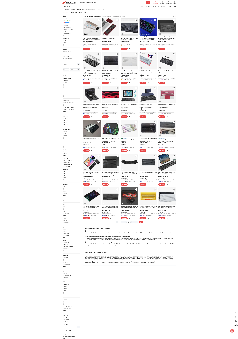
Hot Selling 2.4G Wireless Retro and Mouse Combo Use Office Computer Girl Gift (129, 208)
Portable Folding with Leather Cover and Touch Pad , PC (167, 173)
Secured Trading (83, 12)
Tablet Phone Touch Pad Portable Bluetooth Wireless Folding (91, 173)
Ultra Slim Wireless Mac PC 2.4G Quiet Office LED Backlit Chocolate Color (110, 106)
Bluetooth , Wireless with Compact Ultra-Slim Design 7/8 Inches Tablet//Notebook (148, 140)
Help (154, 6)
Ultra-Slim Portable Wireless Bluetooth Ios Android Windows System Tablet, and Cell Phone (166, 38)
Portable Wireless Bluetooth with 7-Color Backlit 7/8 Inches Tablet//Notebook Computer (91, 106)
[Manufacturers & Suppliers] (68, 2)
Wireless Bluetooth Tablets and (129, 140)
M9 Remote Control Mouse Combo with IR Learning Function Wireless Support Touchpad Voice (110, 140)
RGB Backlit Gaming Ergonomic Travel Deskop (147, 71)
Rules (175, 6)
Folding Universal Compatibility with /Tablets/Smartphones (146, 106)
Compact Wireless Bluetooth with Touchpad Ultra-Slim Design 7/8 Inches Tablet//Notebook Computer (129, 72)
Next (141, 222)
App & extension (161, 6)
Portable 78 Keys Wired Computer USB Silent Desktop (166, 207)
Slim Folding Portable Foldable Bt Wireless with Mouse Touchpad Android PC (129, 106)
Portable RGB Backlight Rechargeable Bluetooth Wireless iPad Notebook (91, 208)
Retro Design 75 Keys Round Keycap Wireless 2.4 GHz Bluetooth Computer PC (148, 207)
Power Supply (65, 334)
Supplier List (74, 12)
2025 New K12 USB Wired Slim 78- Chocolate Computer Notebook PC (91, 72)
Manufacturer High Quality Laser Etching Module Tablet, (148, 173)
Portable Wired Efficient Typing (91, 139)
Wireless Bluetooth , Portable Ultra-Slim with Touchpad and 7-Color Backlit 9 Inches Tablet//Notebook (110, 72)
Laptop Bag (65, 332)
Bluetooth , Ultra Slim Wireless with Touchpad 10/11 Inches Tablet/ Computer (166, 106)
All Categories (66, 6)
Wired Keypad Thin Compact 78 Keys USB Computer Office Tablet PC (110, 207)
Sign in (174, 3)
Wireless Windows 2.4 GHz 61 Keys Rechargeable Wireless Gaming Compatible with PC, (148, 38)
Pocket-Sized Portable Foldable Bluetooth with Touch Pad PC (129, 174)
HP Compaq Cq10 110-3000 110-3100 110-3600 (166, 140)
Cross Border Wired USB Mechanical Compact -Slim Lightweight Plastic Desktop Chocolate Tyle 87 (129, 38)
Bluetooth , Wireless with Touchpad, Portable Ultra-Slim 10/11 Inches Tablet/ (110, 174)
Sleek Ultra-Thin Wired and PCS (166, 71)
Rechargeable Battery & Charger (69, 336)
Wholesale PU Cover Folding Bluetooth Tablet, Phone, (110, 37)
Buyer (147, 6)
